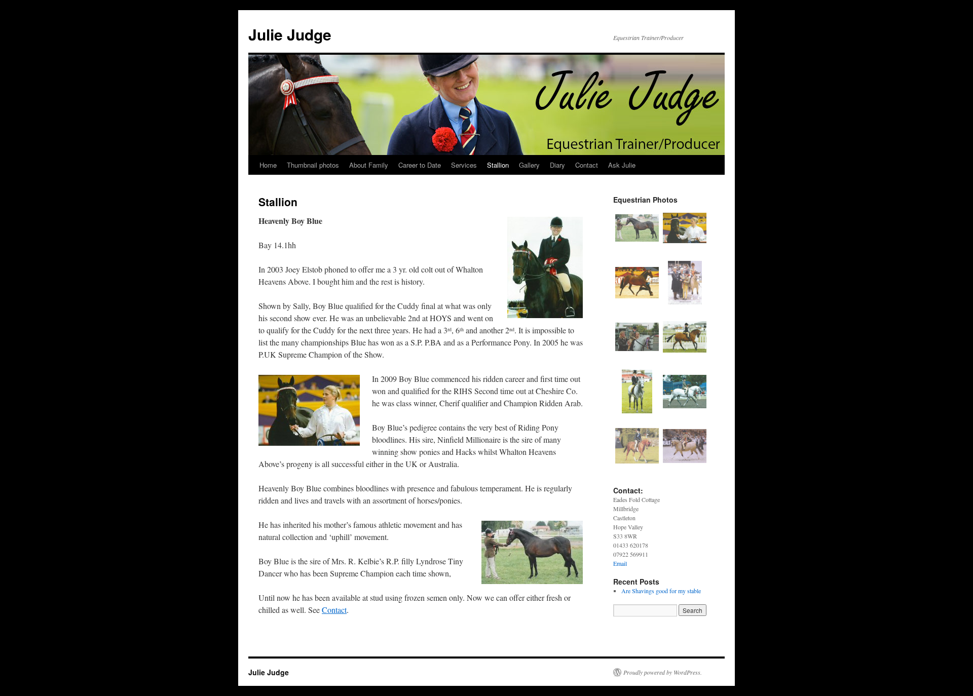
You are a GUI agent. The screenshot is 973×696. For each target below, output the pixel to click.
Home (268, 165)
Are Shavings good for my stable (661, 591)
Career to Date (419, 165)
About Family (368, 165)
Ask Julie (621, 165)
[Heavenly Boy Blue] (637, 247)
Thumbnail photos (313, 165)
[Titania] (684, 356)
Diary (557, 165)
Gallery (529, 165)
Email (620, 563)
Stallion (498, 165)
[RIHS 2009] (637, 465)
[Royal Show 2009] (684, 411)
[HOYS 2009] (684, 302)
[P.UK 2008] (637, 411)
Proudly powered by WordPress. (662, 672)
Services (464, 165)
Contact (586, 165)
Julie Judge (289, 34)
